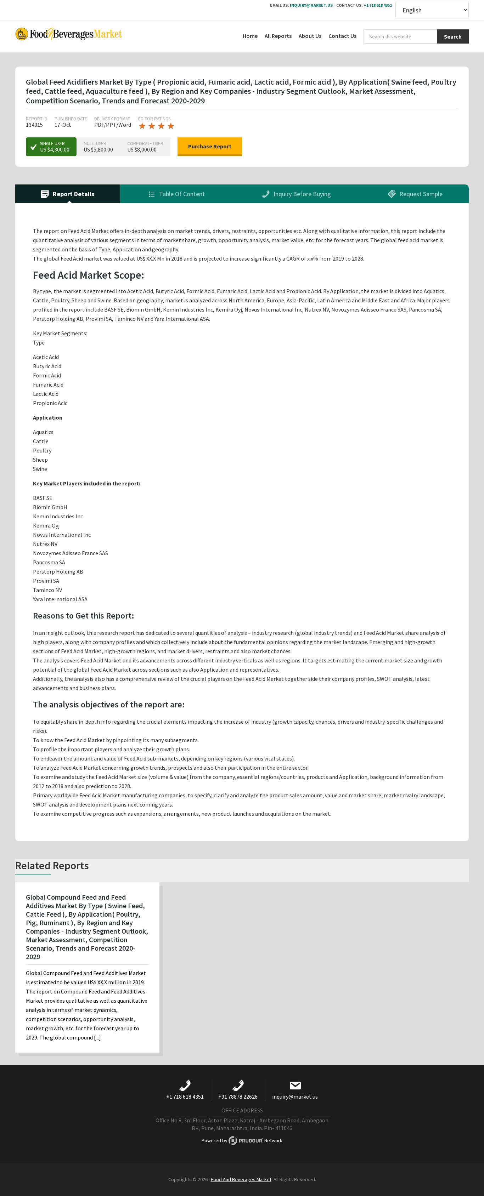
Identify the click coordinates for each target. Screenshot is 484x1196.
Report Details (72, 194)
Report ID (36, 118)
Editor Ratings (154, 118)
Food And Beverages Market (241, 1179)
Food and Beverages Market (68, 36)
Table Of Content (181, 194)
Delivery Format (112, 118)
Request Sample (420, 194)
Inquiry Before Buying (301, 194)
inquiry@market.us (311, 5)
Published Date (71, 118)
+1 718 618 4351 (378, 5)
